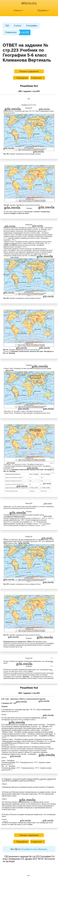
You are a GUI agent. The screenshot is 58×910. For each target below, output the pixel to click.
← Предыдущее (21, 78)
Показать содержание (29, 71)
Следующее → (37, 78)
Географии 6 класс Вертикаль (34, 849)
